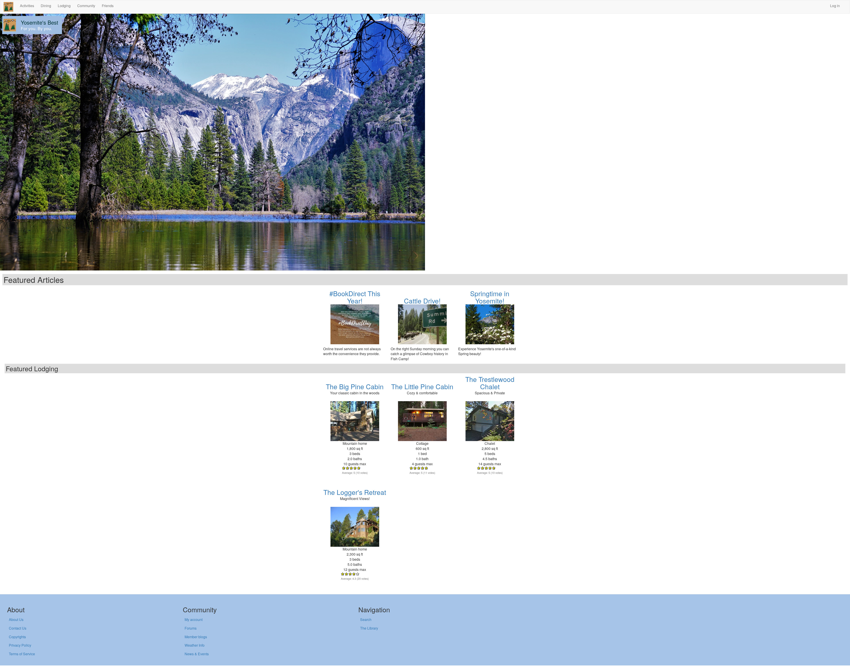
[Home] (10, 7)
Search (365, 619)
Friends (108, 5)
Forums (191, 628)
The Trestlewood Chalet (489, 382)
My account (194, 619)
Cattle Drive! (422, 300)
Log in (835, 5)
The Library (369, 628)
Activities (27, 5)
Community (86, 5)
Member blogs (196, 636)
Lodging (64, 5)
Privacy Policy (20, 645)
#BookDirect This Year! (354, 297)
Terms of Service (22, 653)
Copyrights (17, 636)
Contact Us (17, 628)
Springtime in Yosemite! (489, 297)
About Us (16, 619)
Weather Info (195, 645)
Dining (46, 5)
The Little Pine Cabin (422, 386)
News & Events (197, 653)
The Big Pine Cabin (355, 386)
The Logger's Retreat (354, 492)
